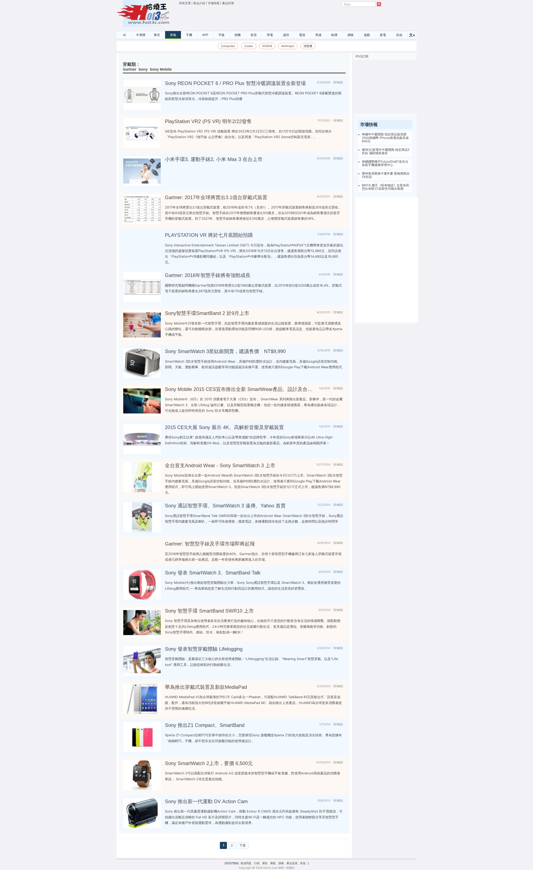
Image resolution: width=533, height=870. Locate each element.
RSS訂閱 (362, 56)
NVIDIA (267, 46)
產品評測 (228, 3)
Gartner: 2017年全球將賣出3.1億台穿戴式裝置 (216, 197)
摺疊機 (308, 46)
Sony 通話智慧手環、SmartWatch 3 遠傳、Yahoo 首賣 (225, 505)
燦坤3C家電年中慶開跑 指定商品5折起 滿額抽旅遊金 (386, 151)
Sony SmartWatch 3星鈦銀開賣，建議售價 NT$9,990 (225, 351)
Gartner (129, 69)
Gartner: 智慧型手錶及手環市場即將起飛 (210, 544)
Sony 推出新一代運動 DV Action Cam (206, 801)
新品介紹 (199, 3)
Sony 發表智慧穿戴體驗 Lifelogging (204, 649)
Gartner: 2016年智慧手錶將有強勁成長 (207, 275)
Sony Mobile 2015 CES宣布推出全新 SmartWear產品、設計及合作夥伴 (240, 389)
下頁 (242, 845)
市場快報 (213, 3)
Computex (228, 46)
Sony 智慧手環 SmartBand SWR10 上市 (209, 611)
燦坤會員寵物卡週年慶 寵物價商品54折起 (386, 175)
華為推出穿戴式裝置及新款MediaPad (206, 687)
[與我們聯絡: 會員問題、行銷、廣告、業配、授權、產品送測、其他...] (266, 863)
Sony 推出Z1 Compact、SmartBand (204, 725)
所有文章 (185, 3)
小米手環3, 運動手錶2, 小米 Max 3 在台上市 (214, 159)
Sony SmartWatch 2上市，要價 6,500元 (209, 763)
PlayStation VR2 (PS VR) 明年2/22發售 (208, 121)
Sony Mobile (161, 69)
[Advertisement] (280, 16)
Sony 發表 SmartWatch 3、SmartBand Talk (212, 572)
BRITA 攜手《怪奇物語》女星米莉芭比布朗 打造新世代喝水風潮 (385, 187)
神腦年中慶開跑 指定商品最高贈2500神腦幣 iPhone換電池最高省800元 (385, 137)
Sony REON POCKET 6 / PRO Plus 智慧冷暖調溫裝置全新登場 (235, 83)
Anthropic (287, 46)
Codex (248, 46)
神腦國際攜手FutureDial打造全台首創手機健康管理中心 (385, 163)
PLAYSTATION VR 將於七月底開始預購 (209, 235)
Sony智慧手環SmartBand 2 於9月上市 (207, 313)
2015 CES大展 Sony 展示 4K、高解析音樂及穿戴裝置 (224, 427)
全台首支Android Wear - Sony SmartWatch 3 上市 (220, 465)
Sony (143, 69)
